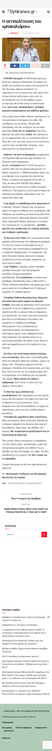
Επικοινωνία (9, 731)
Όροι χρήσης (7, 728)
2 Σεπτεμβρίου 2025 (31, 33)
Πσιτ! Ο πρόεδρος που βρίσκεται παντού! (20, 656)
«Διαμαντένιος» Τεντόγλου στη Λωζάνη (19, 625)
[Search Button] (44, 534)
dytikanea (14, 33)
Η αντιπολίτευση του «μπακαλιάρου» (25, 483)
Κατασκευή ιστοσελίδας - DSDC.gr (21, 717)
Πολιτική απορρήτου (24, 728)
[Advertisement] (26, 3)
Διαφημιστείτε (41, 728)
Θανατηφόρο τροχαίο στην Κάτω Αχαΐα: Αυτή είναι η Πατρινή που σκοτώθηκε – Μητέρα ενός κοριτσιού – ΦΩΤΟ (25, 664)
